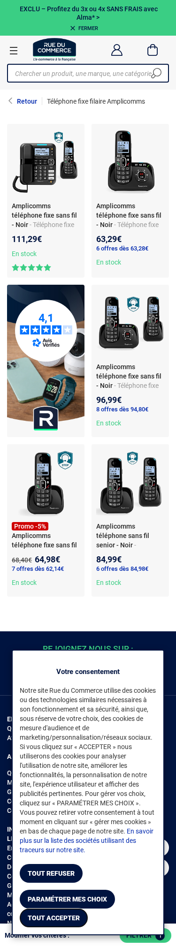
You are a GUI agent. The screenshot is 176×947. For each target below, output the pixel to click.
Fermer (88, 28)
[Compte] (116, 50)
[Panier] (153, 50)
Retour (27, 101)
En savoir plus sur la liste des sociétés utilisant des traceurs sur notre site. (86, 840)
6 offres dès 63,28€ (122, 248)
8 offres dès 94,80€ (122, 409)
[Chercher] (156, 73)
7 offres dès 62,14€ (38, 568)
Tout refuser (51, 873)
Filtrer (144, 935)
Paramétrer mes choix (67, 899)
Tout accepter (54, 918)
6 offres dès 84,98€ (122, 568)
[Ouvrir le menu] (13, 50)
